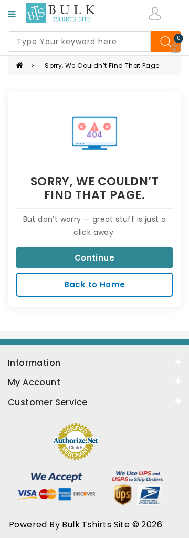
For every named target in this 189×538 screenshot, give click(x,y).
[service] (94, 401)
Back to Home (94, 284)
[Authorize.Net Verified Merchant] (75, 441)
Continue (94, 257)
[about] (94, 381)
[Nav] (12, 14)
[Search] (166, 41)
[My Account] (155, 13)
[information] (94, 362)
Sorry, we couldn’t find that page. (103, 65)
